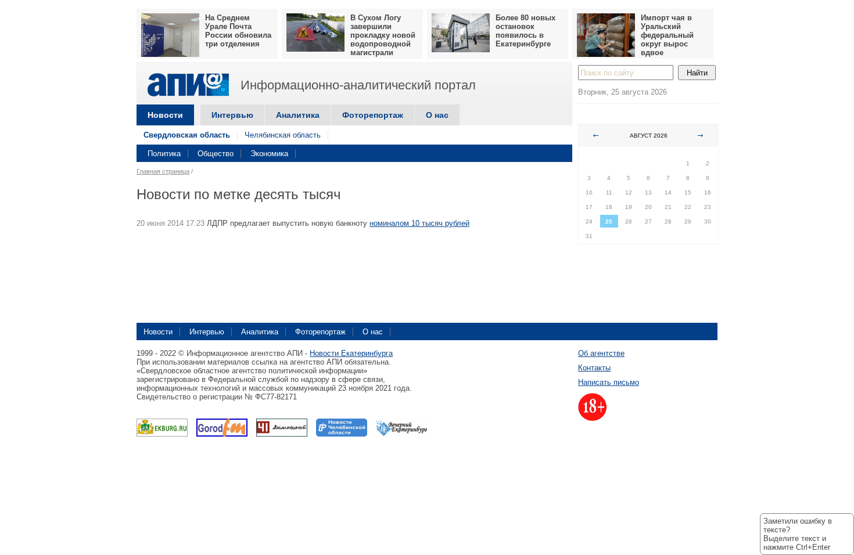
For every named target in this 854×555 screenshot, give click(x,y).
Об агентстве (601, 353)
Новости (165, 115)
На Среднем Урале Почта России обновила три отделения (238, 30)
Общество (216, 153)
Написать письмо (608, 382)
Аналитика (298, 115)
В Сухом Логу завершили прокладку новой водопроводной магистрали (382, 35)
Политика (164, 153)
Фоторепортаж (372, 115)
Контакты (594, 367)
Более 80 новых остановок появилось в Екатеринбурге (525, 30)
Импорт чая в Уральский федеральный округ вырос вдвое (667, 35)
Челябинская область (283, 135)
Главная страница (163, 171)
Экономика (269, 153)
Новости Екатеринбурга (351, 353)
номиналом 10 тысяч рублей (419, 223)
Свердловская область (186, 135)
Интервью (232, 115)
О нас (437, 115)
